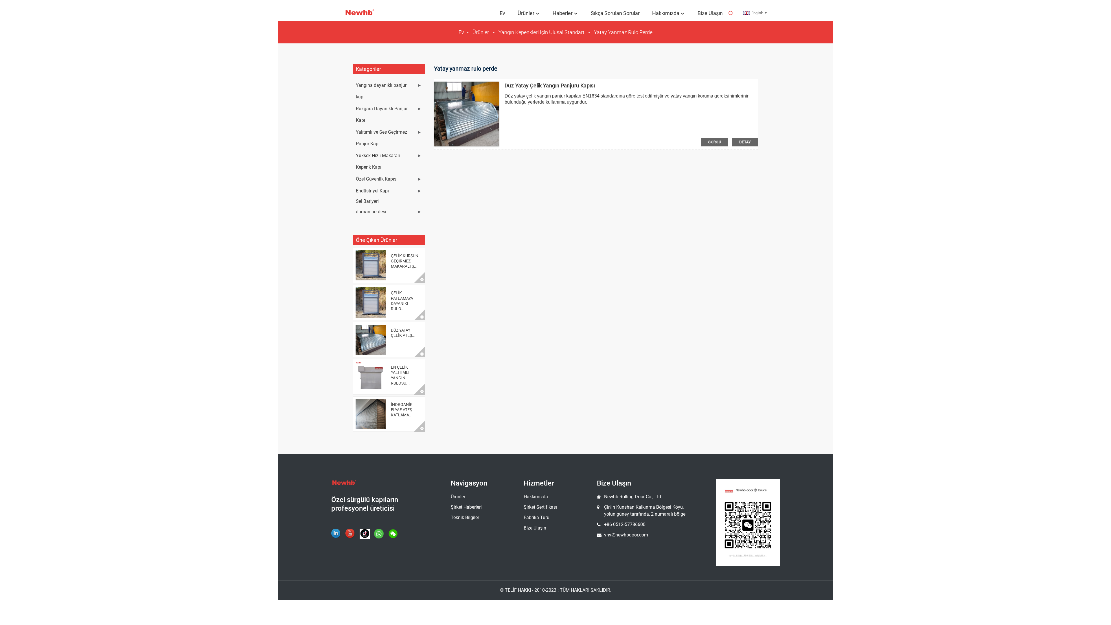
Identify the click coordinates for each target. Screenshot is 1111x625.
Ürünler (526, 13)
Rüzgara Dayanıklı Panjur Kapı (382, 114)
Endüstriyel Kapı (372, 191)
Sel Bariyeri (367, 201)
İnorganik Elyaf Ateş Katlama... (402, 409)
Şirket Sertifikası (540, 507)
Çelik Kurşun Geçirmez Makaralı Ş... (404, 261)
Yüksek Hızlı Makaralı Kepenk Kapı (378, 161)
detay (745, 142)
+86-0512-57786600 (624, 524)
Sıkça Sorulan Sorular (615, 13)
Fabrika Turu (536, 517)
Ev (502, 13)
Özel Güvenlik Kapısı (377, 179)
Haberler (563, 13)
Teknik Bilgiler (465, 517)
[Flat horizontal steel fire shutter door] (466, 113)
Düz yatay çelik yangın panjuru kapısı (550, 85)
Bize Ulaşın (710, 13)
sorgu (714, 142)
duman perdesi (371, 211)
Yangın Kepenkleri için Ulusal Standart (541, 32)
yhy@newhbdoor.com (626, 535)
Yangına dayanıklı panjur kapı (381, 91)
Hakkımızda (665, 13)
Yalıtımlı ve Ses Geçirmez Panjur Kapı (381, 137)
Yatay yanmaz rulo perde (623, 32)
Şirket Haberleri (466, 507)
